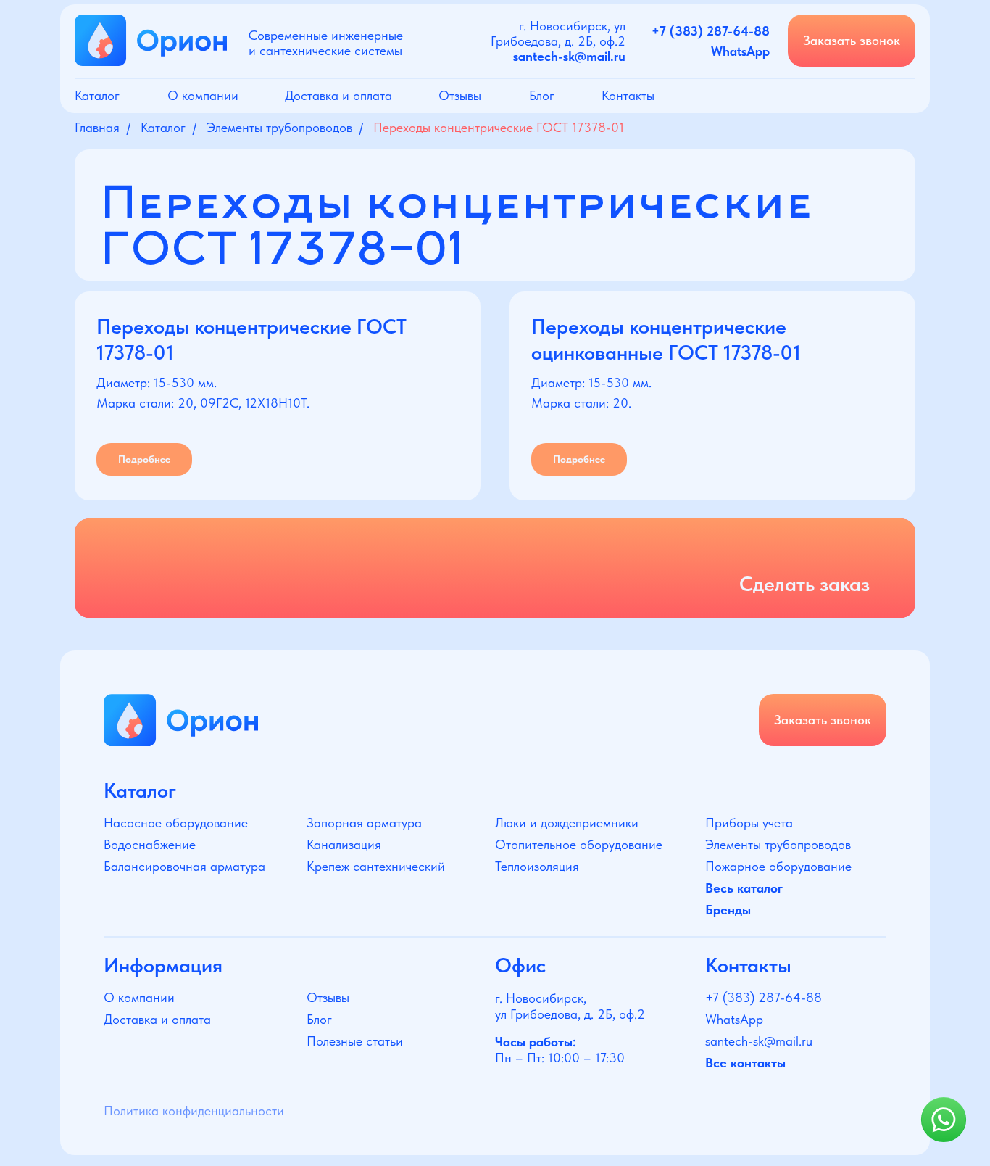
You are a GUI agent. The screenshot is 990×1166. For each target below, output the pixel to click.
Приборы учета (749, 822)
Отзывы (459, 95)
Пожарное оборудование (778, 866)
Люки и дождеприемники (566, 822)
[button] (495, 568)
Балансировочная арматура (184, 866)
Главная (97, 127)
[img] (181, 720)
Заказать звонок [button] (851, 40)
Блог (541, 95)
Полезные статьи (355, 1041)
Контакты (628, 95)
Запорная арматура (364, 822)
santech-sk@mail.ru (758, 1041)
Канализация (344, 844)
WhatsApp (734, 1019)
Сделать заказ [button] (804, 583)
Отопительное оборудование (578, 844)
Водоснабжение (150, 844)
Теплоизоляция (537, 866)
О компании (202, 95)
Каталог (97, 95)
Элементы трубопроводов (279, 127)
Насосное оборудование (176, 822)
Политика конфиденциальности (194, 1110)
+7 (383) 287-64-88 (763, 997)
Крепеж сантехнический (376, 866)
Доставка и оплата (338, 95)
